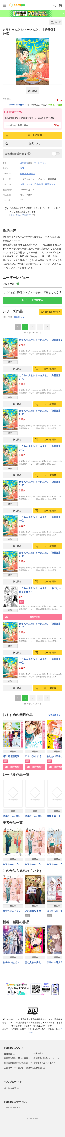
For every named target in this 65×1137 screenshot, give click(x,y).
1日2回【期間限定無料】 (12, 756)
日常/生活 (38, 184)
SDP (22, 168)
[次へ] (47, 327)
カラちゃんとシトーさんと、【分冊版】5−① (40, 625)
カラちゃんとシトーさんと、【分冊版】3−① (40, 448)
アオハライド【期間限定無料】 (34, 756)
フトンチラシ (40, 163)
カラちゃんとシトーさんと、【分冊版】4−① (40, 519)
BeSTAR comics (27, 173)
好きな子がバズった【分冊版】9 (34, 816)
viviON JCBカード (17, 105)
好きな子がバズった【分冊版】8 (12, 816)
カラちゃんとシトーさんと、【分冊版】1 (40, 339)
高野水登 (24, 163)
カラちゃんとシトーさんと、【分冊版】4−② (40, 554)
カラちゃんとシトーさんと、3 (12, 864)
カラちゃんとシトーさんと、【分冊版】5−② (40, 661)
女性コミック (26, 184)
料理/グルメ (50, 184)
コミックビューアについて (21, 215)
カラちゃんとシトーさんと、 (12, 911)
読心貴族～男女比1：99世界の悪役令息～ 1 (35, 962)
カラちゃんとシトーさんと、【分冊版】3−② (40, 483)
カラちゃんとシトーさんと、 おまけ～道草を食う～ (40, 590)
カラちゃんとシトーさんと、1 (34, 864)
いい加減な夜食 (33, 910)
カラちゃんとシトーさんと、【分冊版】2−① (40, 377)
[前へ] (18, 327)
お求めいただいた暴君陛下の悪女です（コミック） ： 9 (12, 962)
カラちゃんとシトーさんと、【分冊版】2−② (40, 412)
